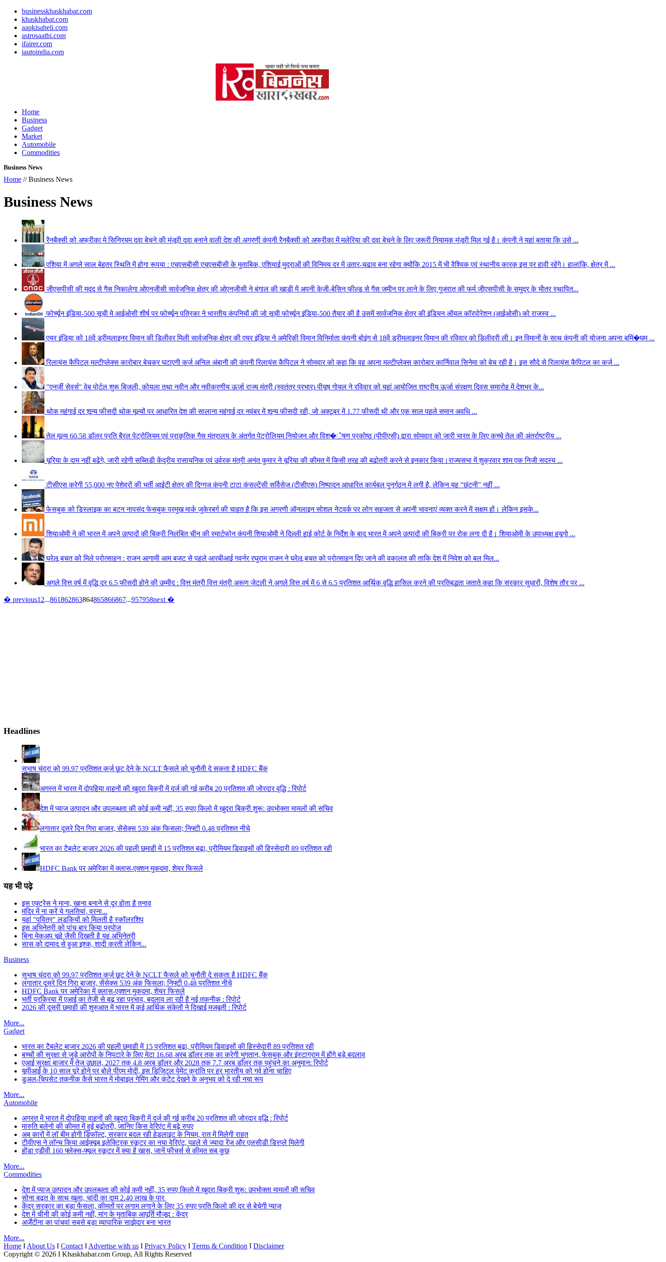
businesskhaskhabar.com (57, 11)
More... (14, 1023)
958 (147, 599)
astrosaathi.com (44, 35)
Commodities (41, 152)
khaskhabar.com (45, 19)
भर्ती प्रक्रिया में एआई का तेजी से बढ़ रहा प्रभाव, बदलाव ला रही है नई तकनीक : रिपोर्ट (131, 999)
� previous (20, 599)
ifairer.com (37, 44)
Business (34, 120)
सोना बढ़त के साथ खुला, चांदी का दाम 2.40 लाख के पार (94, 1198)
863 (77, 599)
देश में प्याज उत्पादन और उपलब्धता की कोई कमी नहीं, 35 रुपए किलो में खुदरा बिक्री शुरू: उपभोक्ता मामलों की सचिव (168, 1190)
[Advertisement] (110, 77)
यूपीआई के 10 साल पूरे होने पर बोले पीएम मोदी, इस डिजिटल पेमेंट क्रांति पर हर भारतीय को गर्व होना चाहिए (156, 1071)
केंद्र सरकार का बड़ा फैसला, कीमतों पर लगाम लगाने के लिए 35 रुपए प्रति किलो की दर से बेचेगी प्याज (151, 1206)
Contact (72, 1246)
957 (136, 599)
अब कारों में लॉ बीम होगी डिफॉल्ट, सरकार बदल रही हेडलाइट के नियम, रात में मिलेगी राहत (135, 1134)
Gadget (32, 128)
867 (120, 599)
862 (66, 599)
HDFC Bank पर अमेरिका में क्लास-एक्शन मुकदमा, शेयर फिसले (103, 991)
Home (30, 112)
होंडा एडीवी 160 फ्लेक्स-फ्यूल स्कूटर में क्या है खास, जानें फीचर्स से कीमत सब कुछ (125, 1151)
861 (55, 599)
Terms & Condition (219, 1246)
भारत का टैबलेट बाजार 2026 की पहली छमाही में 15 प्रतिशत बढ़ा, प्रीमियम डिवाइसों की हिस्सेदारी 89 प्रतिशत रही (168, 1046)
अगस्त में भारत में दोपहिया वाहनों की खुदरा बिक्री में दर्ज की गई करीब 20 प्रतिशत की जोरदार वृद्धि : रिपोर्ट (155, 1118)
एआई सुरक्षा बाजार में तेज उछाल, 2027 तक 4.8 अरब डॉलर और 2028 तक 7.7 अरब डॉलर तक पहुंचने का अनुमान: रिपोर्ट (175, 1063)
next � (163, 599)
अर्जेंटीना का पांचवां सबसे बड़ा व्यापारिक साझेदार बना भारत (96, 1222)
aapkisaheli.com (45, 27)
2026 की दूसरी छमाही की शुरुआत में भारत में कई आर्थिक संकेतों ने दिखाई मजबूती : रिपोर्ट (134, 1007)
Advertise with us (113, 1246)
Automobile (39, 144)
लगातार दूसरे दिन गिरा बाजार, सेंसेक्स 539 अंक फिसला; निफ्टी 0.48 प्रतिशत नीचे (127, 983)
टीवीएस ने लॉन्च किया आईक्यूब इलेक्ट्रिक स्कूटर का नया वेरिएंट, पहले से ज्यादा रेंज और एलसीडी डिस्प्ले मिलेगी (163, 1142)
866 (109, 599)
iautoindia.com (43, 52)
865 (98, 599)
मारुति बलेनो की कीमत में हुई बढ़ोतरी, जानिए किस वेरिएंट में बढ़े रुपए (107, 1126)
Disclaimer (268, 1246)
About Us (41, 1246)
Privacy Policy (165, 1246)
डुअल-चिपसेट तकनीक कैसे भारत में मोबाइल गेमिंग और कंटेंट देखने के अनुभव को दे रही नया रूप (142, 1079)
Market (32, 136)
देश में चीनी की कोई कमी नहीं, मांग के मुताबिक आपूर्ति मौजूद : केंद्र (105, 1214)
